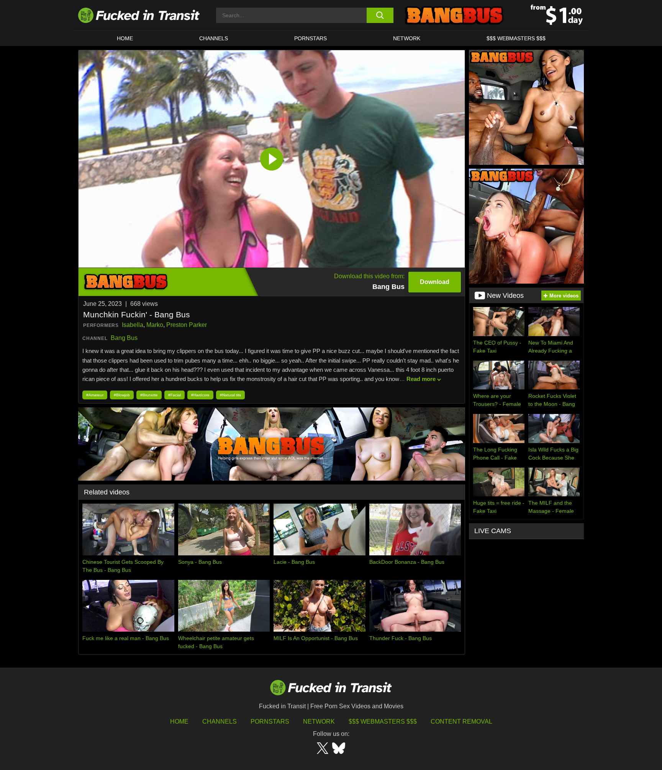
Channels (219, 721)
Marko (154, 325)
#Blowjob (122, 395)
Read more (421, 379)
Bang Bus (124, 338)
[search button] (380, 15)
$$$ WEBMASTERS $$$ (516, 38)
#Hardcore (200, 395)
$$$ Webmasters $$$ (383, 721)
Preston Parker (186, 325)
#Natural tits (230, 395)
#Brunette (149, 395)
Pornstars (310, 38)
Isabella (132, 325)
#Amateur (94, 395)
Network (406, 38)
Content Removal (461, 721)
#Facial (174, 395)
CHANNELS (213, 38)
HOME (125, 38)
